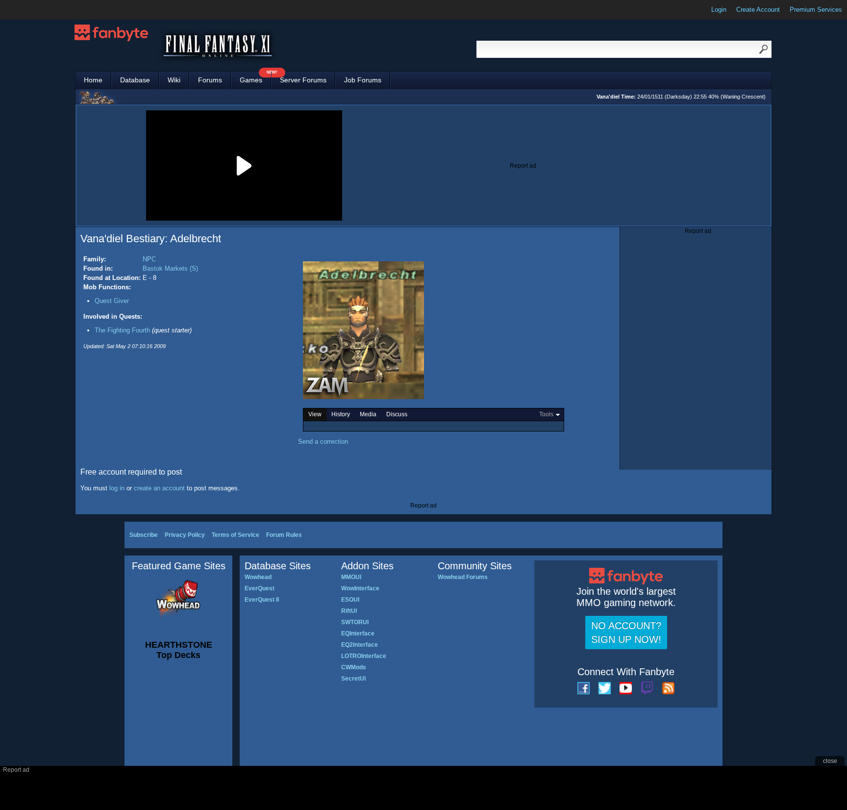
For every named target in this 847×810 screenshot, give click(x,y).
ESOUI (350, 599)
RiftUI (349, 611)
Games (255, 78)
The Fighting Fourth (122, 330)
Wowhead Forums (463, 577)
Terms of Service (235, 535)
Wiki (174, 80)
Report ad (523, 165)
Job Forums (362, 80)
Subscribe (143, 535)
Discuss (396, 414)
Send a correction (323, 441)
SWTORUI (355, 622)
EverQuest (259, 588)
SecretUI (353, 678)
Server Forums (303, 80)
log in (117, 488)
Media (368, 414)
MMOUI (351, 577)
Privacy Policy (185, 535)
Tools (546, 414)
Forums (210, 80)
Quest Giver (112, 300)
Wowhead (258, 577)
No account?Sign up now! (626, 632)
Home (93, 80)
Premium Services (816, 9)
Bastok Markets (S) (170, 268)
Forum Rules (284, 535)
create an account (159, 488)
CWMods (353, 667)
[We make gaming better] (31, 10)
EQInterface (357, 633)
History (340, 414)
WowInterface (360, 588)
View (315, 414)
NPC (149, 259)
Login (718, 9)
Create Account (758, 9)
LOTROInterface (363, 656)
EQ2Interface (359, 644)
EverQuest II (262, 599)
